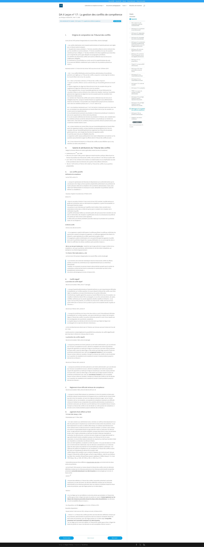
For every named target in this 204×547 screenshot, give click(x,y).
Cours (124, 5)
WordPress (85, 544)
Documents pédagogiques (113, 5)
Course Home (132, 16)
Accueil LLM (118, 1)
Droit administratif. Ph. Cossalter (67, 21)
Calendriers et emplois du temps (94, 5)
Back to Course (91, 538)
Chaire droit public (141, 1)
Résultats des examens (135, 5)
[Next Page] (141, 122)
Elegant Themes (69, 544)
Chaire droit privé (131, 1)
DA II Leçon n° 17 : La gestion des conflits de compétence (87, 21)
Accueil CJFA (111, 1)
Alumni (124, 1)
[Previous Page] (133, 122)
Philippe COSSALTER (66, 17)
